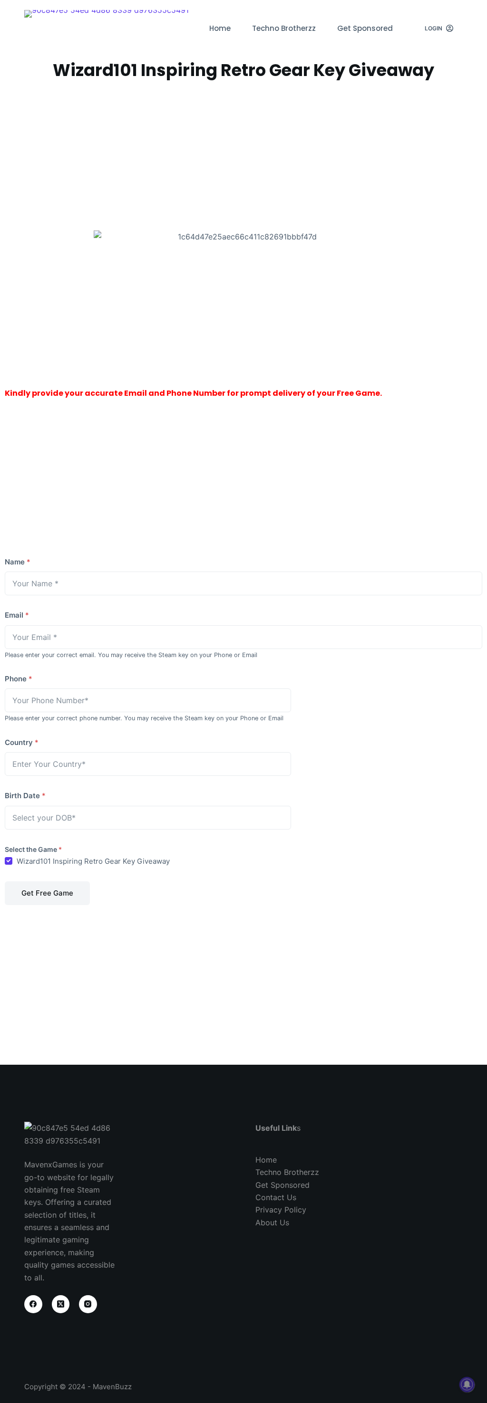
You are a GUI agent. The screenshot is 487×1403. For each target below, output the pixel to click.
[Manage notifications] (467, 1384)
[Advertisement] (243, 154)
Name (17, 561)
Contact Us (275, 1197)
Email (17, 615)
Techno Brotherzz (284, 28)
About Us (272, 1222)
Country (22, 742)
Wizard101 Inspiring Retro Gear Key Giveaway (93, 861)
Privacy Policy (280, 1209)
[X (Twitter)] (61, 1304)
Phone (18, 678)
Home (220, 28)
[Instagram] (88, 1304)
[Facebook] (33, 1304)
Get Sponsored (365, 28)
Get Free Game (47, 892)
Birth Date (25, 795)
